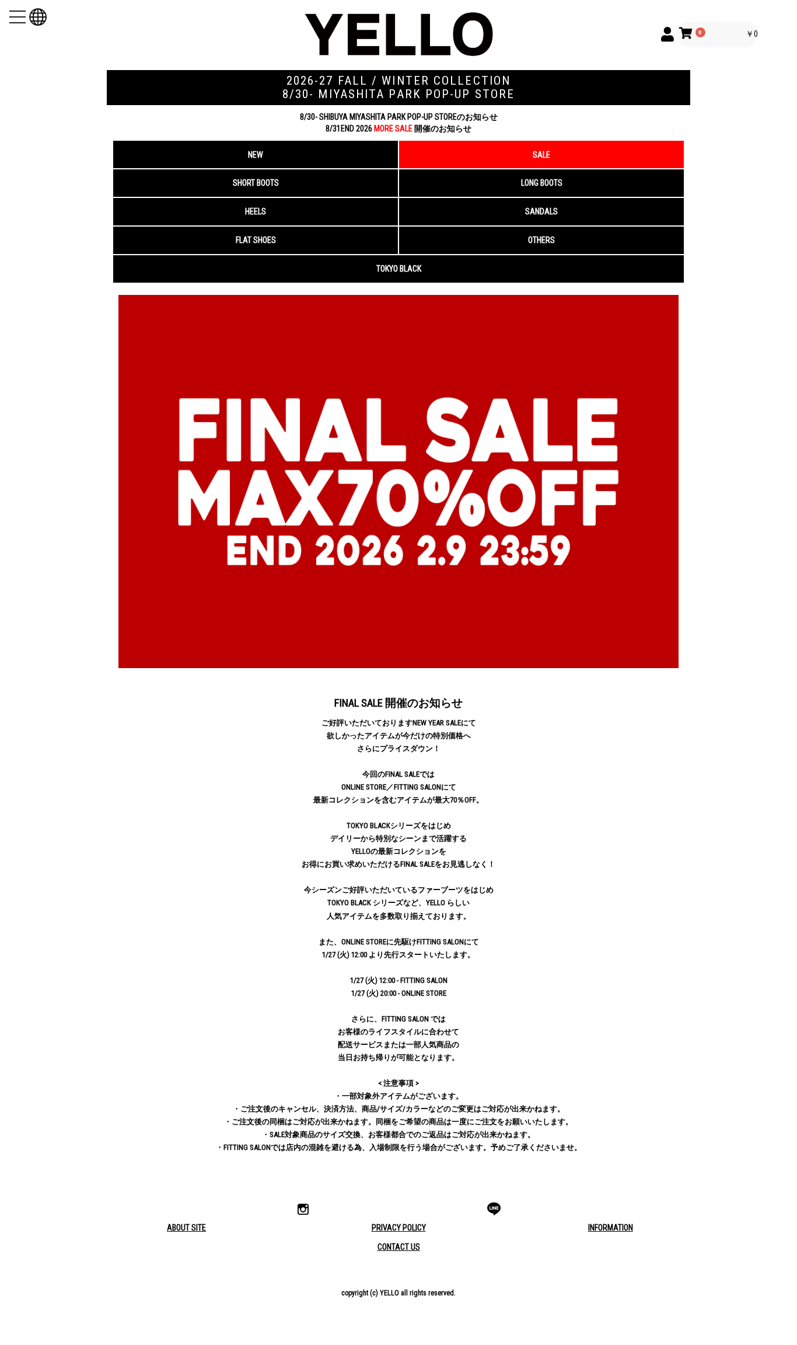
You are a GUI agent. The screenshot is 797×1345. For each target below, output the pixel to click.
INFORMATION (610, 1227)
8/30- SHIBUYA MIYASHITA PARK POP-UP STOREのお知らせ (399, 116)
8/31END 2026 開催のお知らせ (398, 128)
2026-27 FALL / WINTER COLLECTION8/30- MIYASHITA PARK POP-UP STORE (398, 87)
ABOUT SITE (186, 1227)
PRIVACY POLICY (399, 1227)
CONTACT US (398, 1247)
